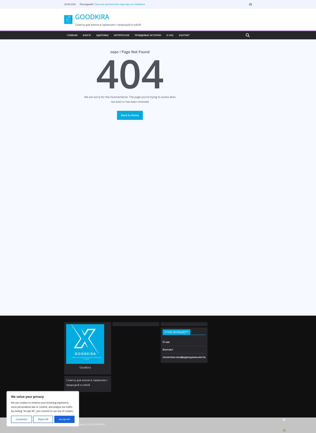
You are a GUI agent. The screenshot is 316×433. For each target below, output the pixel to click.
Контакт (184, 35)
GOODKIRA (92, 16)
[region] (43, 408)
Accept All (64, 419)
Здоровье (102, 35)
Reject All (43, 419)
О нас (170, 35)
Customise (21, 419)
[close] (284, 419)
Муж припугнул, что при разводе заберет (117, 4)
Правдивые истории (148, 35)
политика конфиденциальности (184, 357)
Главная (72, 35)
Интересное (121, 35)
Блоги (87, 35)
